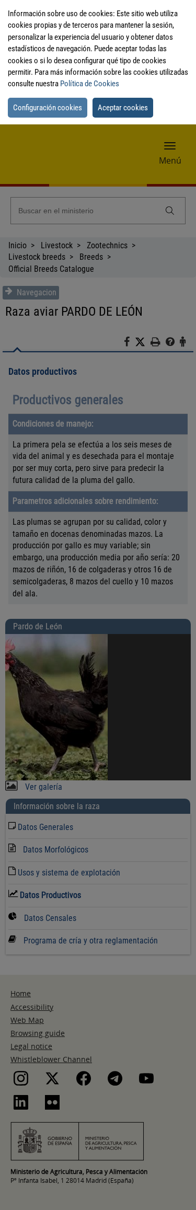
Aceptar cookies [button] (123, 107)
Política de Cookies (89, 83)
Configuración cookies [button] (47, 107)
